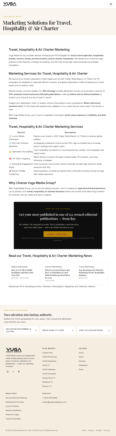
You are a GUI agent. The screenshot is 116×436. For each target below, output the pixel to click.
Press (81, 369)
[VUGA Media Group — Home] (10, 4)
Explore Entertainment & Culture (18, 330)
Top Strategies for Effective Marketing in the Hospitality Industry (91, 273)
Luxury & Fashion (12, 406)
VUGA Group (38, 430)
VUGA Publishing (48, 369)
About (81, 357)
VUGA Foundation (49, 374)
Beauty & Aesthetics (13, 410)
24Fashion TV (47, 382)
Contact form (47, 353)
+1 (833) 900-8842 (49, 398)
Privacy (91, 430)
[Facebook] (19, 372)
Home (81, 353)
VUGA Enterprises (49, 361)
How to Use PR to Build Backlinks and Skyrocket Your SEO (22, 273)
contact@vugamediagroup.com (54, 402)
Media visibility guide (53, 330)
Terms (84, 430)
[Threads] (13, 372)
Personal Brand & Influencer (16, 398)
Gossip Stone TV (48, 378)
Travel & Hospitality (13, 419)
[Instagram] (8, 372)
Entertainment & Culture (15, 402)
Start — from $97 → (58, 234)
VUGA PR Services (49, 357)
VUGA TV (46, 365)
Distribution (83, 365)
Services (82, 361)
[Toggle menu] (111, 4)
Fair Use (107, 430)
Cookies (99, 430)
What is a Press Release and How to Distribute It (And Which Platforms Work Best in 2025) (57, 274)
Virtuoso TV (46, 386)
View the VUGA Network (91, 330)
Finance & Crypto (12, 415)
